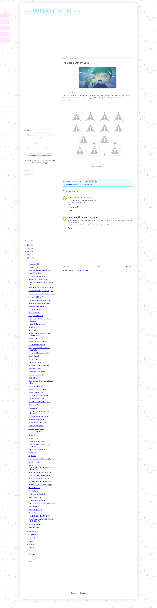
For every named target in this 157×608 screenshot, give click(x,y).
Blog (67, 184)
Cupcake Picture (34, 438)
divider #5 (32, 435)
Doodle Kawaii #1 (35, 368)
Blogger (82, 593)
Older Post (128, 266)
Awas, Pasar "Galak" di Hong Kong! (41, 459)
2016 (29, 255)
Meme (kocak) (34, 408)
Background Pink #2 (35, 524)
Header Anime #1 (34, 488)
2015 (29, 258)
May (31, 544)
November (33, 264)
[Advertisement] (78, 38)
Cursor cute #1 (34, 405)
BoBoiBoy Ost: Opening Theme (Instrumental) (39, 334)
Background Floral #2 (36, 297)
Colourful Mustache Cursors (38, 395)
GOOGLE (82, 184)
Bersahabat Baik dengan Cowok (40, 303)
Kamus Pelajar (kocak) (36, 426)
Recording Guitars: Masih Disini (39, 270)
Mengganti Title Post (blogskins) (40, 475)
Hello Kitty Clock (35, 330)
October (32, 267)
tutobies (5, 34)
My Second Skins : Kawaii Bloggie (40, 485)
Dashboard (46, 155)
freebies (75, 184)
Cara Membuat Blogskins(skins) (39, 402)
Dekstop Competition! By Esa (39, 478)
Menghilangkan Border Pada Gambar (41, 287)
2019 (29, 251)
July (30, 538)
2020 (29, 248)
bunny (71, 184)
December (32, 261)
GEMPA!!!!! (33, 327)
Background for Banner (37, 345)
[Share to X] (91, 181)
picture (90, 184)
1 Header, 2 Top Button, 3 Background (42, 294)
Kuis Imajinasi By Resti (36, 429)
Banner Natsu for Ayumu (37, 372)
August (31, 534)
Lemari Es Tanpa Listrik (37, 324)
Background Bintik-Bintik (37, 306)
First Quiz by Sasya (35, 510)
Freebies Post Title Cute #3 (38, 341)
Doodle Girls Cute (35, 497)
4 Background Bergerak (37, 500)
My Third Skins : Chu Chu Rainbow (41, 300)
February (32, 554)
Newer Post (67, 266)
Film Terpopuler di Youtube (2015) (40, 481)
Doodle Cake (33, 491)
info (86, 184)
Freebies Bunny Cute (36, 392)
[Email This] (87, 181)
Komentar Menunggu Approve (39, 416)
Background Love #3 (36, 386)
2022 (29, 245)
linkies (5, 27)
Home (98, 266)
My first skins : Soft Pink (37, 494)
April (31, 548)
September (33, 531)
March (31, 551)
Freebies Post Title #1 (36, 462)
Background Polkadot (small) (39, 353)
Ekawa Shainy (72, 217)
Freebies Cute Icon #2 (36, 359)
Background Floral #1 (36, 316)
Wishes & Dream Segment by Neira (41, 472)
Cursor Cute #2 (34, 356)
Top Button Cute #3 (35, 362)
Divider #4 (32, 513)
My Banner (32, 456)
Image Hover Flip (35, 273)
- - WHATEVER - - (52, 11)
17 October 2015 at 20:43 (83, 197)
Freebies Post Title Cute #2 (38, 389)
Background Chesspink (36, 419)
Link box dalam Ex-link (36, 399)
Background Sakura (35, 309)
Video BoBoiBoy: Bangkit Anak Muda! (42, 503)
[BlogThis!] (89, 181)
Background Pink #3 (35, 432)
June (30, 541)
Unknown (71, 197)
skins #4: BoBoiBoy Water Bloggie (41, 291)
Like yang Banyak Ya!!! (37, 276)
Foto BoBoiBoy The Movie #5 (39, 516)
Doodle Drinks (34, 506)
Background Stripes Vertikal (38, 422)
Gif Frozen (32, 453)
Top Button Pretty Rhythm (37, 449)
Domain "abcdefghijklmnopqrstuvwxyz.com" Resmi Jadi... (41, 467)
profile (5, 21)
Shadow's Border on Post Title (39, 365)
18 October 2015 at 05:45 (89, 217)
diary (5, 15)
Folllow (34, 155)
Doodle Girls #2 (34, 313)
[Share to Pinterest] (95, 181)
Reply (70, 210)
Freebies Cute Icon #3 (36, 338)
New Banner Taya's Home (38, 279)
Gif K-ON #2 (33, 378)
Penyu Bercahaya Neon (37, 441)
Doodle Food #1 (34, 527)
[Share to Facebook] (93, 181)
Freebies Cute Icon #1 (36, 375)
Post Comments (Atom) (79, 270)
